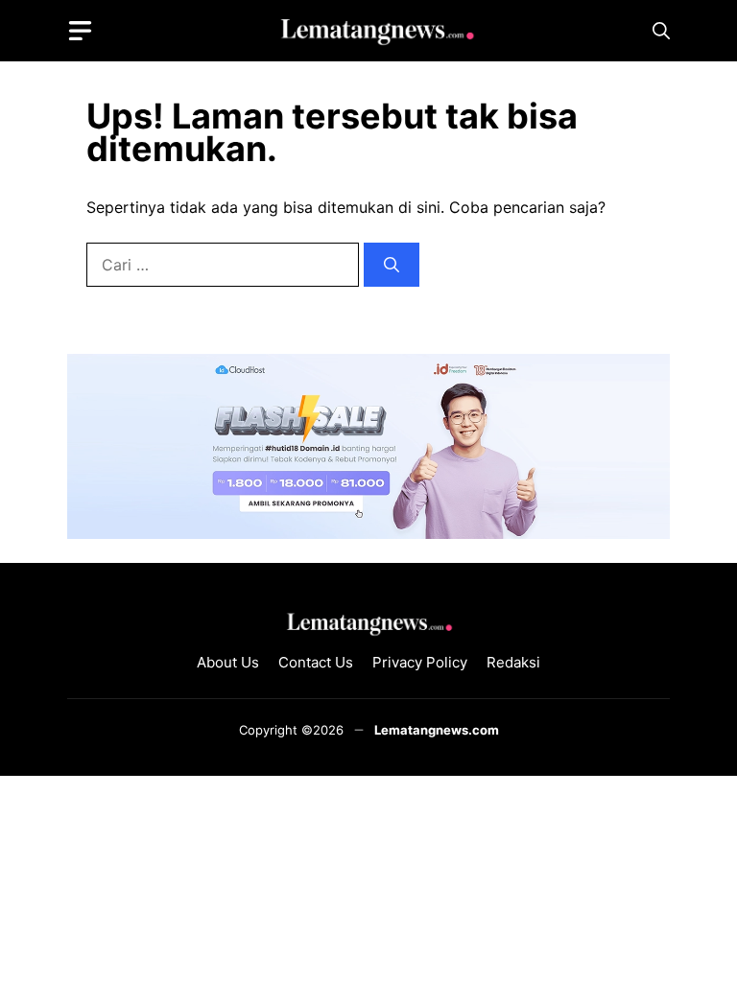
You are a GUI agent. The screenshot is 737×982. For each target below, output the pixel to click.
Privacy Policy (419, 662)
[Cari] (391, 265)
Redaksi (513, 662)
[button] (661, 31)
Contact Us (315, 662)
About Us (228, 662)
